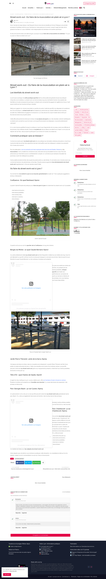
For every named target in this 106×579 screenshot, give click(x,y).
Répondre (18, 512)
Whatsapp (37, 462)
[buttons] (10, 3)
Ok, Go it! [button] (7, 574)
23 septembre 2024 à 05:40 (20, 519)
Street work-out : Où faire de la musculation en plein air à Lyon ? (89, 62)
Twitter (29, 462)
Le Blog (83, 127)
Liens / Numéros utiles (46, 551)
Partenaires (74, 576)
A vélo (76, 109)
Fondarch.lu (77, 221)
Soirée (92, 132)
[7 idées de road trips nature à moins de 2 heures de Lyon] (77, 41)
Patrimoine (86, 132)
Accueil (24, 7)
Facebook (20, 462)
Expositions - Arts (86, 117)
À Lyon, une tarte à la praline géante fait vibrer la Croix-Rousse (89, 48)
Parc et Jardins (78, 132)
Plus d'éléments (66, 477)
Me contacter (93, 576)
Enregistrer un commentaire (40, 535)
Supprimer (24, 512)
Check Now (12, 571)
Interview (77, 127)
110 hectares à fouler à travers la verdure (54, 380)
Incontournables (78, 125)
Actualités (30, 7)
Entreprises (77, 117)
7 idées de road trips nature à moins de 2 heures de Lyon (89, 39)
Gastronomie (88, 119)
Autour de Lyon (85, 112)
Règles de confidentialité (83, 576)
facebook (80, 75)
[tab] (24, 8)
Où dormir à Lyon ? (46, 548)
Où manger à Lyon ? (46, 549)
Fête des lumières (79, 119)
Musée (86, 130)
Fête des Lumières (73, 7)
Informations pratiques (89, 125)
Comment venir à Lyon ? (47, 546)
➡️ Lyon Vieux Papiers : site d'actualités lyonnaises (82, 555)
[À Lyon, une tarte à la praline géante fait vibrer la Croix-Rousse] (77, 48)
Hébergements (78, 122)
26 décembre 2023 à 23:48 (20, 500)
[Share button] (43, 462)
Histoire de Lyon (87, 122)
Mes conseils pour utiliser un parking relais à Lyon (89, 54)
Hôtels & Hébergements (60, 7)
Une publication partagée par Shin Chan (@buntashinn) (31, 445)
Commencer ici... (66, 576)
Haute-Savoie (18, 546)
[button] (80, 8)
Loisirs (88, 127)
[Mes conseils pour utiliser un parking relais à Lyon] (77, 55)
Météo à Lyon (44, 552)
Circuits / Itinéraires (79, 114)
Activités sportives (19, 14)
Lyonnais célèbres (79, 130)
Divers (87, 114)
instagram (92, 75)
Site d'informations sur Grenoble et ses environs (82, 546)
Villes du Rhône (45, 554)
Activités (48, 7)
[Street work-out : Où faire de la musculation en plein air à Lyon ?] (77, 62)
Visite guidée (78, 135)
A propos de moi (56, 576)
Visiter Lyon (39, 7)
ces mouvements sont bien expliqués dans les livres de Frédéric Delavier (41, 149)
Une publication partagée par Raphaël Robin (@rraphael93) (31, 308)
